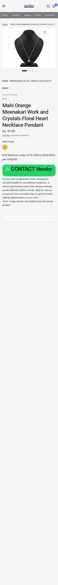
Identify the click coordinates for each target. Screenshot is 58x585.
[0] (53, 6)
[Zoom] (45, 32)
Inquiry (38, 15)
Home (5, 15)
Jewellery (16, 15)
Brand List (49, 15)
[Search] (48, 6)
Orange (4, 147)
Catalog (27, 15)
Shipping (6, 135)
